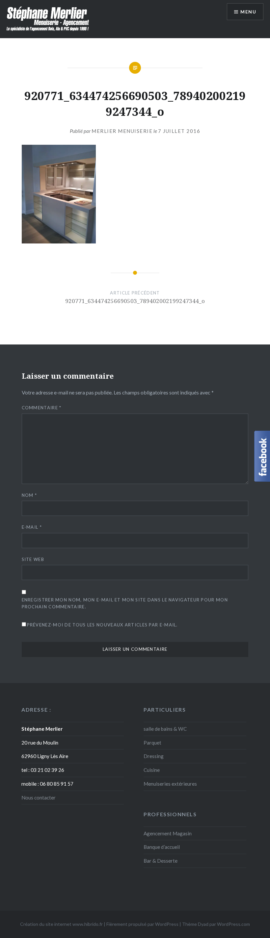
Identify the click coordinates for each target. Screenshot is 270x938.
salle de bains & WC (165, 729)
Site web (33, 559)
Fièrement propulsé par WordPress (142, 924)
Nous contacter (38, 797)
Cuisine (152, 770)
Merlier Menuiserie (122, 131)
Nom (29, 495)
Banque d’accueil (162, 847)
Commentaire (42, 407)
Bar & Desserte (160, 861)
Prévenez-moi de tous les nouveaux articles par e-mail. (102, 624)
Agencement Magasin (168, 833)
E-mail (32, 527)
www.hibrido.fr (87, 924)
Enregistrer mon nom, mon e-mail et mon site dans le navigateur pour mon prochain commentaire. (125, 603)
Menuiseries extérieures (170, 784)
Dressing (154, 756)
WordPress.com (233, 924)
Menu (248, 11)
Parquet (152, 743)
